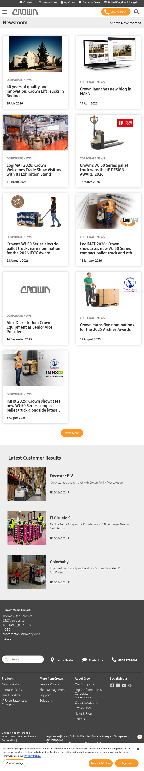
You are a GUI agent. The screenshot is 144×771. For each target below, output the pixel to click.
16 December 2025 (19, 339)
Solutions (46, 700)
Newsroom (15, 22)
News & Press (84, 713)
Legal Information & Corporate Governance (88, 693)
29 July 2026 (15, 103)
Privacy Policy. (32, 755)
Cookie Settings (14, 763)
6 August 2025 (16, 418)
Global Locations (86, 702)
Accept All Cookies (101, 763)
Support (45, 695)
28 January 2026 (17, 260)
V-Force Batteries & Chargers (14, 702)
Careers (80, 719)
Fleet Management (53, 689)
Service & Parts (49, 684)
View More (72, 433)
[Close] (138, 749)
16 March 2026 (90, 182)
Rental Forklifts (12, 689)
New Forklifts (10, 684)
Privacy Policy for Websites (75, 736)
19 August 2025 (90, 339)
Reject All (127, 763)
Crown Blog (83, 708)
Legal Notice (53, 736)
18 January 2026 (91, 260)
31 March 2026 (16, 182)
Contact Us (29, 2)
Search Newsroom (123, 23)
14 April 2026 (89, 103)
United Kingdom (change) (16, 732)
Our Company (84, 684)
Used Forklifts (11, 695)
